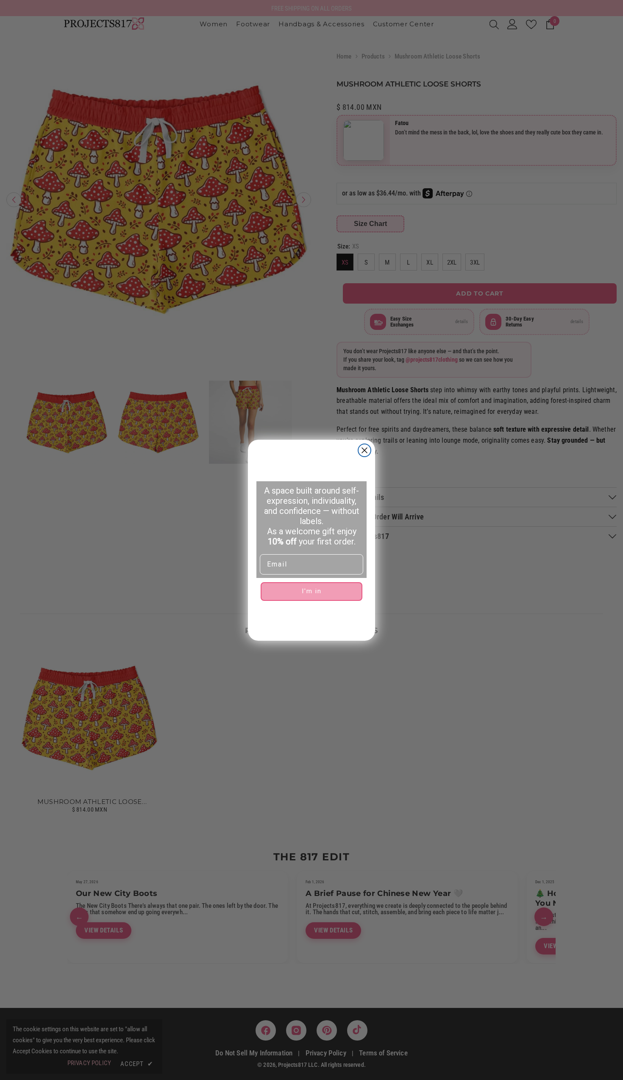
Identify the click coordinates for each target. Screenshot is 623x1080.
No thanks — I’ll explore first (311, 618)
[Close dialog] (364, 450)
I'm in (312, 591)
